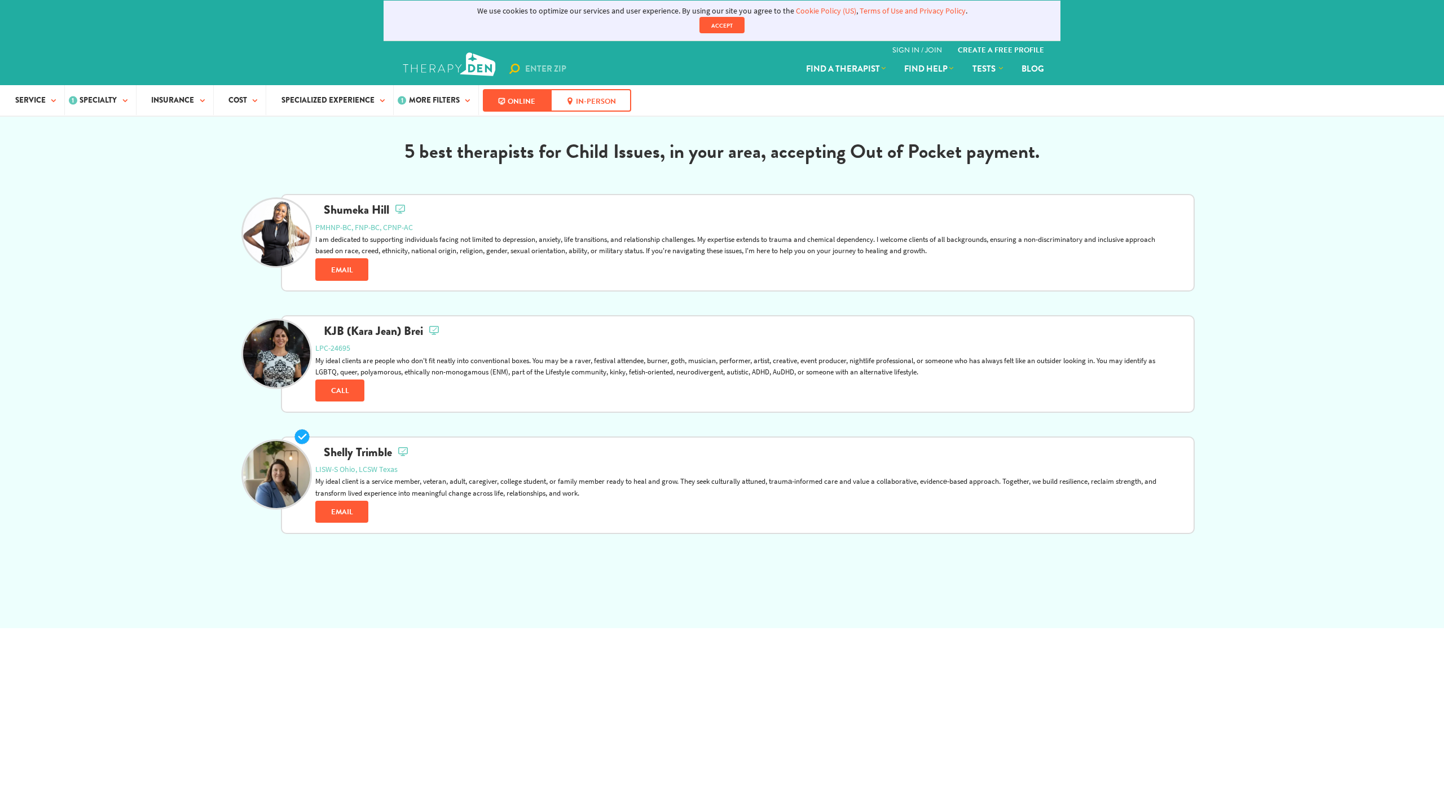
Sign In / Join (917, 50)
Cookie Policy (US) (826, 11)
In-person (596, 101)
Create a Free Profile (1001, 50)
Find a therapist (843, 69)
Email (342, 270)
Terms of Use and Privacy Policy (913, 11)
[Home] (450, 68)
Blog (1033, 69)
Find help (926, 69)
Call (340, 390)
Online (521, 101)
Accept (722, 25)
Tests (984, 69)
